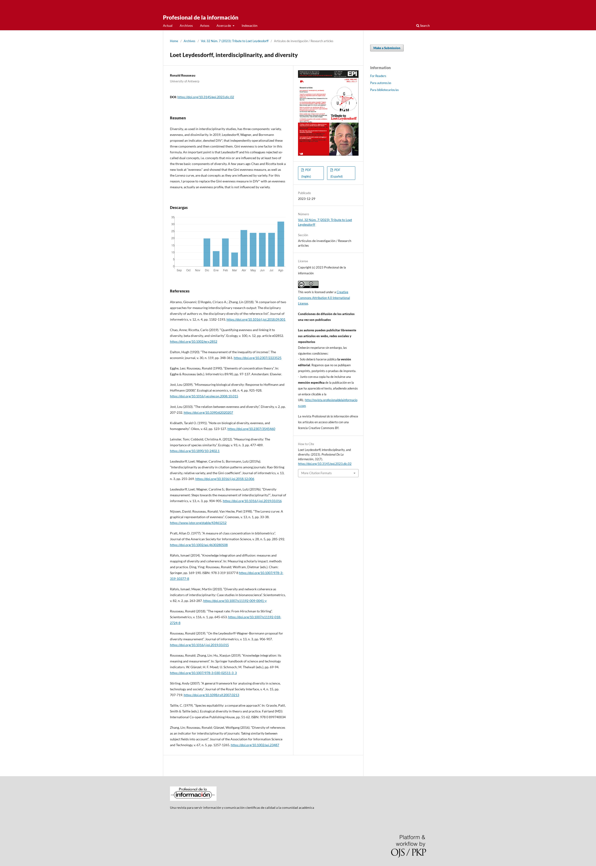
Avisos (204, 25)
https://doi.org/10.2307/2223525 (257, 358)
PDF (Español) (336, 173)
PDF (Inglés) (306, 173)
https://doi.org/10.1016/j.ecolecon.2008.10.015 (204, 396)
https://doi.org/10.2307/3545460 (251, 429)
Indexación (249, 25)
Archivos (186, 25)
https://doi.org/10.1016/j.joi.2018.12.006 (224, 479)
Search (424, 25)
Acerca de (224, 25)
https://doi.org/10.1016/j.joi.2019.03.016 (252, 501)
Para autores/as (380, 83)
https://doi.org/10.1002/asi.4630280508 (199, 545)
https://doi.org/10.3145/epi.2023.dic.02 (205, 97)
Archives (189, 41)
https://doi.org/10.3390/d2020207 (208, 412)
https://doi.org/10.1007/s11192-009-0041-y (235, 601)
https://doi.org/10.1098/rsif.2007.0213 (211, 695)
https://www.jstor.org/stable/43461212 (198, 523)
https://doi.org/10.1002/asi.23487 (255, 745)
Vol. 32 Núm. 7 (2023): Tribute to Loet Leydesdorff (234, 41)
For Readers (378, 76)
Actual (168, 25)
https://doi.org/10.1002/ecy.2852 (193, 341)
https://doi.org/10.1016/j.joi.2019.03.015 (199, 645)
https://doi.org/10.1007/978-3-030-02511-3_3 (203, 673)
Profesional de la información (200, 17)
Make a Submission (386, 48)
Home (174, 41)
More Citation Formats (316, 473)
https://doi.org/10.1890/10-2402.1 (195, 451)
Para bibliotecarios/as (384, 90)
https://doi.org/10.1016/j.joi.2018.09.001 (256, 319)
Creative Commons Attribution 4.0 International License (324, 297)
